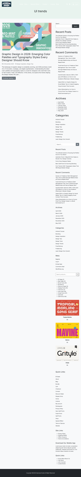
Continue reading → (9, 78)
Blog (57, 4)
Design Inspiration (21, 64)
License (52, 4)
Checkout (58, 389)
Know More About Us (64, 458)
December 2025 (62, 107)
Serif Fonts (58, 416)
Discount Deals (60, 394)
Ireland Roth (61, 82)
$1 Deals (58, 376)
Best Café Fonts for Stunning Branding (66, 44)
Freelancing (59, 136)
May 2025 (61, 110)
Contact (45, 4)
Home (21, 4)
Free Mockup (59, 134)
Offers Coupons (62, 437)
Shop (25, 4)
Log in (57, 261)
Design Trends (59, 131)
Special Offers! (35, 4)
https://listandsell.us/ (63, 89)
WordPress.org (60, 269)
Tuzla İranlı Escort (63, 65)
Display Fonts (59, 396)
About (57, 379)
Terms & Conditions (63, 438)
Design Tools (59, 129)
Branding (58, 122)
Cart (57, 386)
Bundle (57, 384)
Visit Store (61, 460)
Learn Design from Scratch (63, 139)
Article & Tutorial (60, 119)
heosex (60, 56)
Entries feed (59, 264)
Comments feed (60, 266)
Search (57, 23)
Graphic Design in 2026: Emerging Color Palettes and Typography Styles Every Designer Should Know (26, 57)
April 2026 (61, 102)
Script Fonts (59, 413)
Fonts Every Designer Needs (63, 42)
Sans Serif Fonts (60, 411)
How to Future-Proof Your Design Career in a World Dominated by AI (68, 91)
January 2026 (62, 105)
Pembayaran (59, 406)
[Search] (77, 274)
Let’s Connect (62, 462)
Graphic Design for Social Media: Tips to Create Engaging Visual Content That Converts (68, 84)
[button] (29, 4)
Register (58, 259)
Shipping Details (62, 435)
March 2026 (61, 103)
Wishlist (58, 425)
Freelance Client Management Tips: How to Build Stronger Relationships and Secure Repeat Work (67, 177)
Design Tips (30, 64)
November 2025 (62, 109)
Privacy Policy (59, 408)
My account (59, 403)
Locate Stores (62, 463)
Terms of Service (60, 423)
